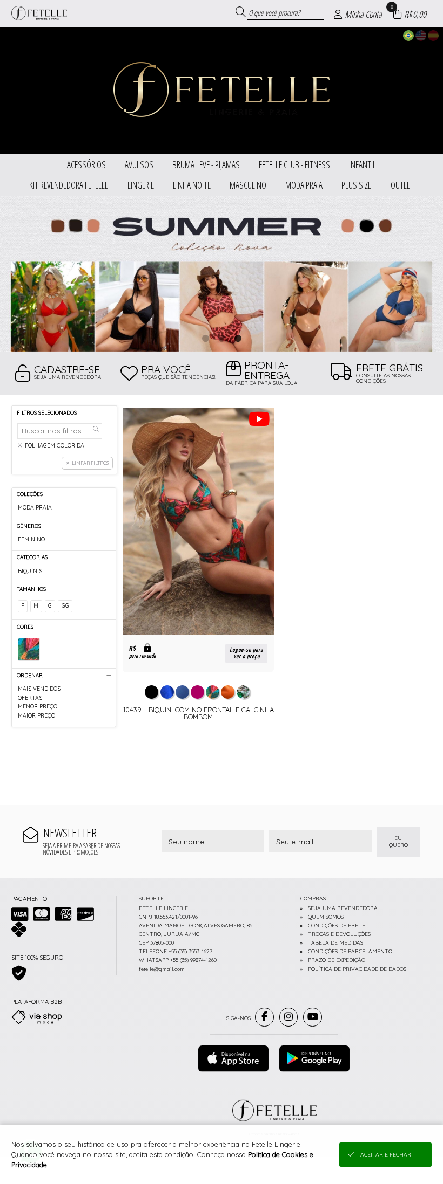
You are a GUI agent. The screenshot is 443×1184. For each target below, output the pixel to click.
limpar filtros (90, 463)
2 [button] (221, 338)
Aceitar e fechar (385, 1154)
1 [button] (205, 338)
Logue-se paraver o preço (246, 653)
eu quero (398, 842)
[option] (221, 274)
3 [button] (237, 338)
